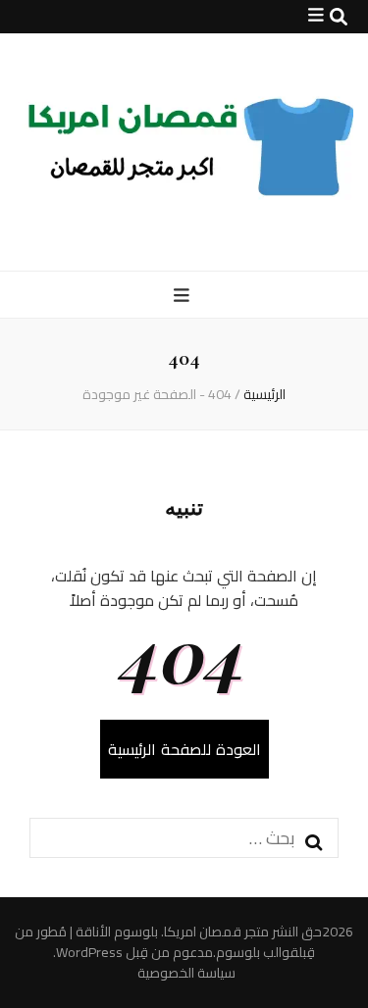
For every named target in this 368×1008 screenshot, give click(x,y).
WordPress (89, 952)
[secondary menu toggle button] (316, 15)
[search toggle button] (338, 17)
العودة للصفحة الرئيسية (184, 749)
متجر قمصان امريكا (216, 931)
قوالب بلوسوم (257, 952)
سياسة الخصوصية (186, 973)
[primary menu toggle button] (184, 295)
